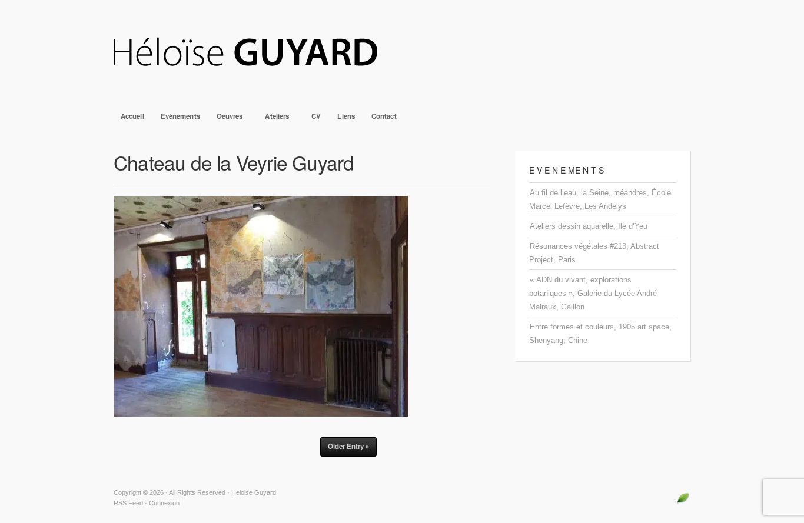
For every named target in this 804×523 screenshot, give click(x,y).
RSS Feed (128, 503)
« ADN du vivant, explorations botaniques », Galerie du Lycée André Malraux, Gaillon (593, 293)
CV (316, 116)
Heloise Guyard (402, 53)
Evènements (180, 116)
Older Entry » (348, 446)
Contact (384, 116)
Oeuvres (226, 119)
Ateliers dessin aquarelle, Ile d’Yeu (588, 226)
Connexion (164, 503)
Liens (346, 116)
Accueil (132, 116)
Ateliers (273, 119)
